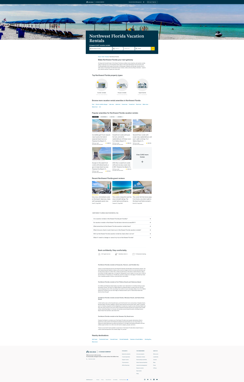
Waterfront (95, 107)
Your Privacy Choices (122, 379)
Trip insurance (125, 362)
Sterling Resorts (149, 339)
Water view (145, 104)
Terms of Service (108, 379)
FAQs (137, 373)
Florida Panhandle (124, 339)
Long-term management (141, 365)
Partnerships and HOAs (141, 359)
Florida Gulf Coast (103, 339)
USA (103, 56)
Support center (125, 359)
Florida (107, 56)
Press (154, 365)
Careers (155, 359)
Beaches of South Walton (136, 339)
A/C (100, 107)
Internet (120, 116)
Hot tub (112, 116)
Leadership (155, 356)
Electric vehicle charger (102, 104)
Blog (154, 362)
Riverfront (138, 104)
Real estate (139, 370)
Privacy (102, 379)
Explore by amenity (126, 354)
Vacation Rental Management (135, 2)
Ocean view (124, 104)
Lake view (111, 104)
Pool (93, 104)
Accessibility (115, 379)
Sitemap (97, 379)
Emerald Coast (114, 339)
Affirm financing (125, 365)
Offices (155, 368)
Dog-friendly (104, 116)
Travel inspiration (126, 356)
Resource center (140, 368)
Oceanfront (132, 104)
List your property (140, 354)
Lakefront (117, 104)
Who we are (155, 354)
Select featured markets (141, 362)
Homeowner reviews (140, 356)
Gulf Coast (94, 339)
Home (99, 56)
